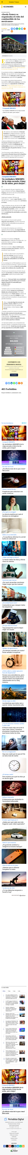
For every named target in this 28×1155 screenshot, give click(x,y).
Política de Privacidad (14, 1133)
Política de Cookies (14, 1135)
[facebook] (4, 1146)
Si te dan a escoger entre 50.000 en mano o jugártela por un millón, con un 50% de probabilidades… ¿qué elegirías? (12, 1061)
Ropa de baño (8, 351)
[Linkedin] (17, 29)
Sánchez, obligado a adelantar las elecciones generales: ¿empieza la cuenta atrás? (11, 1009)
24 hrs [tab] (4, 991)
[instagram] (15, 1146)
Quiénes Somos (14, 1138)
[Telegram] (22, 29)
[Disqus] (14, 919)
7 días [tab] (9, 991)
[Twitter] (14, 29)
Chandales (8, 349)
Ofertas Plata (19, 351)
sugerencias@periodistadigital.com (14, 1128)
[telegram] (18, 1146)
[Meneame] (24, 29)
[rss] (23, 1146)
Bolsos (7, 347)
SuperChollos (19, 347)
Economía (8, 7)
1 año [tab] (19, 991)
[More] (12, 31)
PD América (4, 28)
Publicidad (14, 1136)
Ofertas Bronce (19, 353)
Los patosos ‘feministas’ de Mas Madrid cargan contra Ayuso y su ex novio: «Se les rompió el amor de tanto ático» (12, 1023)
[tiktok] (12, 1146)
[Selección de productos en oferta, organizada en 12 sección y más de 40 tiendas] (14, 333)
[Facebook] (12, 29)
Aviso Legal (14, 1131)
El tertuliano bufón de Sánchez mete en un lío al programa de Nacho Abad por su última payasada (11, 1037)
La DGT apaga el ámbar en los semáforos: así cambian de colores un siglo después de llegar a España (12, 1002)
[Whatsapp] (19, 29)
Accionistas (14, 1140)
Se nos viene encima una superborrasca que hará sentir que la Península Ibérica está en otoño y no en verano (11, 1031)
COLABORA (14, 374)
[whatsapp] (20, 1146)
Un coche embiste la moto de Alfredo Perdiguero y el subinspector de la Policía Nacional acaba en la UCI (12, 996)
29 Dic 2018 (3, 29)
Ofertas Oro (18, 349)
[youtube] (10, 1146)
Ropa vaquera (8, 353)
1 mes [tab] (14, 991)
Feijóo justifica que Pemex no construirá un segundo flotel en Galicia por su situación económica (13, 87)
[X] (7, 1146)
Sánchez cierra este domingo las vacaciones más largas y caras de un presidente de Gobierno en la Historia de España (12, 1016)
